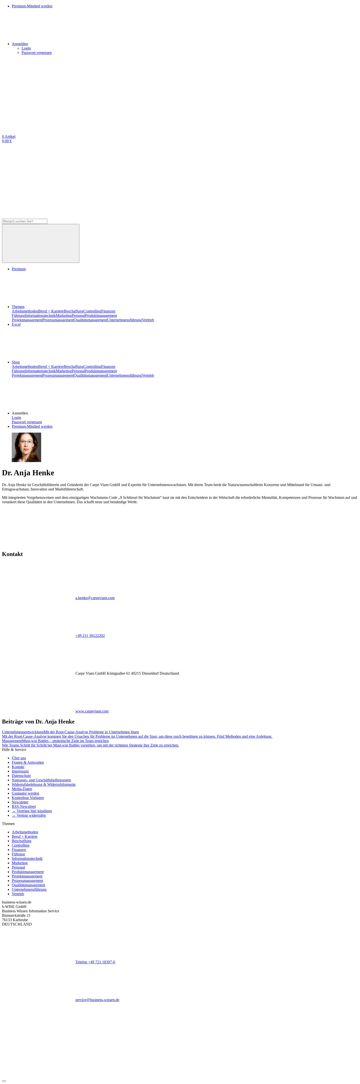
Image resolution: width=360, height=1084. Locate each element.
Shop (16, 362)
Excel (16, 324)
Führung (18, 315)
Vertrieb (148, 320)
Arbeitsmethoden (25, 311)
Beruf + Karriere (51, 311)
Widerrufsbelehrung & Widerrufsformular (44, 784)
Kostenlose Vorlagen (28, 798)
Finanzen (108, 311)
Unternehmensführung (124, 320)
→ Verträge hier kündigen (32, 811)
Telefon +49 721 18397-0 (95, 962)
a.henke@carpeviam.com (95, 598)
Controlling (92, 311)
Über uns (19, 758)
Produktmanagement (101, 315)
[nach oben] (4, 1081)
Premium (19, 269)
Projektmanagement (27, 320)
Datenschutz (21, 776)
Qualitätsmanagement (90, 320)
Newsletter (20, 802)
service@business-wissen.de (97, 1000)
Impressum (20, 771)
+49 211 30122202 (90, 635)
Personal (78, 315)
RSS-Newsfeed (24, 806)
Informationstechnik (40, 315)
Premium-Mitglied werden (32, 426)
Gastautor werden (25, 793)
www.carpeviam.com (91, 711)
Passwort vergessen (37, 53)
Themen (18, 307)
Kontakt (18, 767)
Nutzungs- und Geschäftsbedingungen (41, 780)
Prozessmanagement (58, 320)
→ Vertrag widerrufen (29, 815)
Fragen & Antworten (28, 762)
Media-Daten (22, 789)
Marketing (64, 315)
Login (26, 48)
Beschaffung (74, 311)
